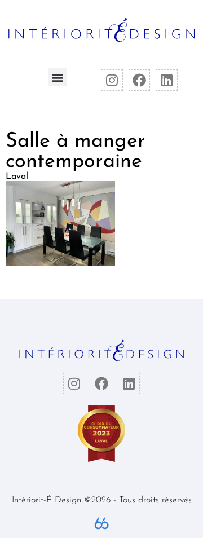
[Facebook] (139, 80)
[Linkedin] (166, 80)
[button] (57, 77)
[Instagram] (111, 80)
